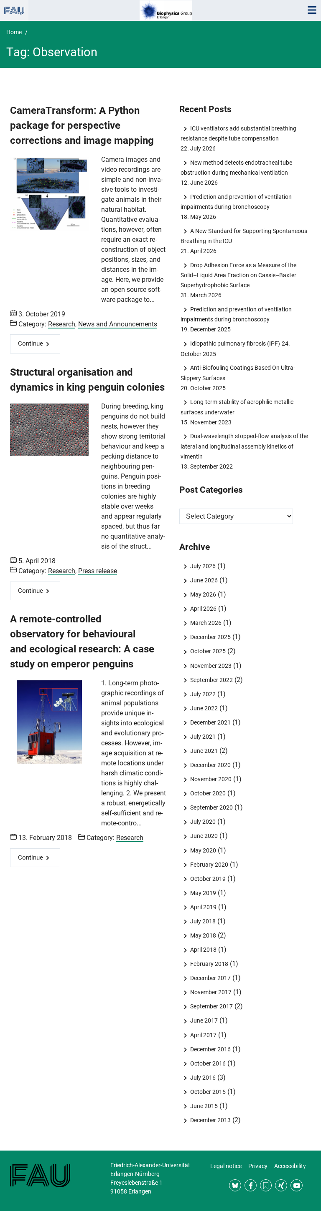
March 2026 (205, 622)
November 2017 (210, 992)
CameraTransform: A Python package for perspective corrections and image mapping (82, 125)
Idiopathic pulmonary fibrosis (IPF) (235, 343)
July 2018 (202, 921)
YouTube (296, 1185)
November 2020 (210, 779)
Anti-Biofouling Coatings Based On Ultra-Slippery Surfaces (238, 372)
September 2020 (211, 807)
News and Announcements (117, 324)
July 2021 (202, 736)
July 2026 (202, 566)
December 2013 (210, 1120)
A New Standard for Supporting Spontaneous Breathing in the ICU (244, 236)
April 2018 (203, 949)
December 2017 (210, 978)
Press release (97, 571)
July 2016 (202, 1077)
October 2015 (207, 1091)
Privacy (258, 1166)
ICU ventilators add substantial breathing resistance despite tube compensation (238, 133)
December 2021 (210, 722)
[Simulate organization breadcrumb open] (14, 10)
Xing (281, 1185)
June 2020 (203, 835)
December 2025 (210, 637)
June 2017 (203, 1020)
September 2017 (211, 1006)
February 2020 (209, 864)
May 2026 (203, 594)
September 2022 (211, 680)
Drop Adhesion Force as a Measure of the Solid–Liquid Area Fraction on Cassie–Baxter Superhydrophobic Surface (238, 275)
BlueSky (235, 1185)
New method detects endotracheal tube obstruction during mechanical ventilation (236, 167)
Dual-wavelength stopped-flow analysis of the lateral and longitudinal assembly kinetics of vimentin (244, 446)
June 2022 (203, 708)
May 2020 (203, 850)
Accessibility (290, 1166)
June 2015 (203, 1106)
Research (61, 324)
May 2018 (203, 935)
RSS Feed (266, 1185)
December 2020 (210, 765)
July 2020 (202, 821)
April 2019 (203, 907)
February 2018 (209, 963)
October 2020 (207, 793)
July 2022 (202, 694)
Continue (30, 343)
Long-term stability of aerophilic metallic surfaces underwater (237, 407)
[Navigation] (312, 10)
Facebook (251, 1185)
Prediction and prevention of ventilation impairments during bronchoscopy (236, 201)
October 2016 (207, 1063)
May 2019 (203, 893)
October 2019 (207, 878)
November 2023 (210, 665)
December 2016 (210, 1049)
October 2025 (207, 651)
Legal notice (226, 1166)
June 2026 (203, 580)
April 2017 (203, 1035)
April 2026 (203, 608)
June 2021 (203, 750)
